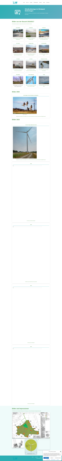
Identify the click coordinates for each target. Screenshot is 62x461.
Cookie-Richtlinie (48, 459)
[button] (60, 451)
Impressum (58, 459)
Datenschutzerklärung (53, 459)
